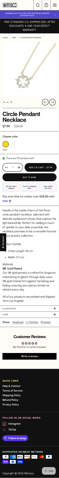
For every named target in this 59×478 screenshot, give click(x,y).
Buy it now (29, 177)
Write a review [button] (29, 356)
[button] (37, 5)
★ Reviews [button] (3, 242)
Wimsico (29, 473)
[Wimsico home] (16, 5)
